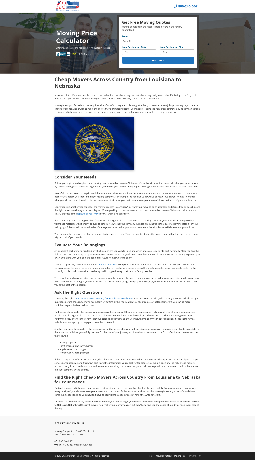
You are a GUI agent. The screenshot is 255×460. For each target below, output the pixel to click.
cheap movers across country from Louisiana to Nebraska (103, 298)
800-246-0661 (188, 6)
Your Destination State (134, 47)
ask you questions (108, 264)
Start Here (158, 60)
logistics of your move (88, 213)
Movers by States (164, 455)
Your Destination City (171, 47)
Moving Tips (179, 455)
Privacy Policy (194, 455)
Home (150, 455)
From (125, 36)
